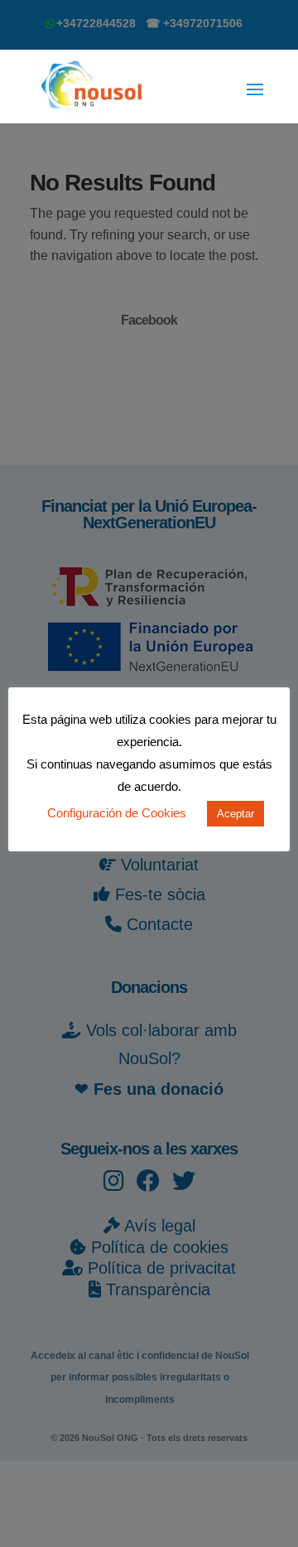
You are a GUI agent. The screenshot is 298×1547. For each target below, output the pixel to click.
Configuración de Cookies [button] (116, 813)
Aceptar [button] (235, 813)
